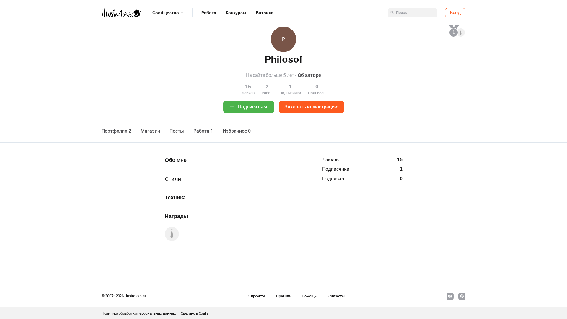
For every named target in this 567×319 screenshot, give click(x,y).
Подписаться (252, 107)
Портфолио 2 (116, 131)
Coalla (203, 313)
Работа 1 (203, 131)
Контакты (336, 296)
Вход (455, 12)
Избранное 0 (237, 131)
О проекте (256, 296)
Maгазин (150, 131)
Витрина (264, 12)
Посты (177, 131)
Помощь (309, 296)
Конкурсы (236, 12)
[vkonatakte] (450, 296)
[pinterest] (461, 296)
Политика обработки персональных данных (139, 313)
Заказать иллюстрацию (311, 107)
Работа (208, 12)
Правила (283, 296)
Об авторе (309, 75)
